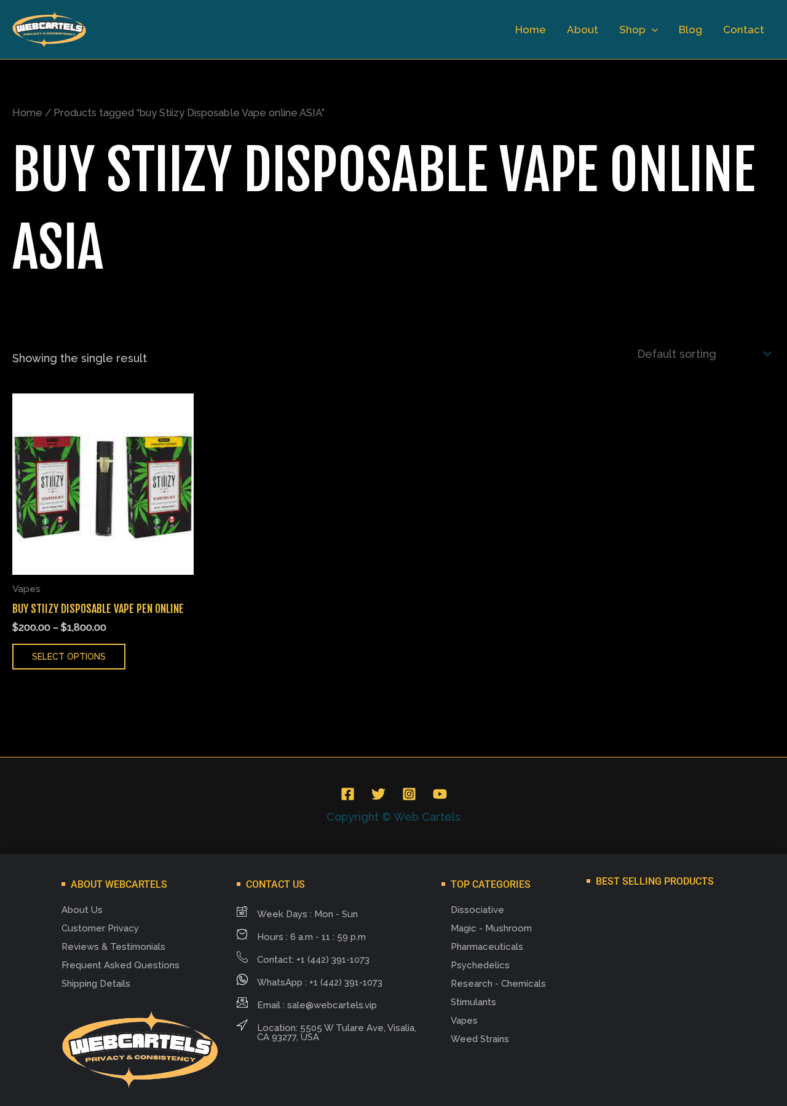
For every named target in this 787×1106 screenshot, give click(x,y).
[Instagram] (409, 794)
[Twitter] (378, 794)
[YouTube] (440, 794)
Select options (69, 657)
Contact (743, 29)
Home (530, 29)
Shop (632, 29)
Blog (690, 29)
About (582, 29)
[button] (652, 29)
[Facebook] (348, 794)
